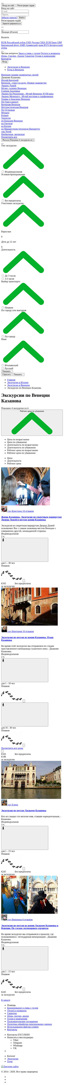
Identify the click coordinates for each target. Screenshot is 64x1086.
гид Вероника (20, 919)
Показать (6, 371)
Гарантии (30, 56)
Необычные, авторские (13, 134)
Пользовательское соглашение (22, 1021)
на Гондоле (7, 123)
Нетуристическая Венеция (14, 107)
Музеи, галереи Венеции (13, 88)
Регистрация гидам (25, 5)
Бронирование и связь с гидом (22, 1008)
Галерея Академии (10, 91)
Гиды (10, 1061)
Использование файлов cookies (23, 1027)
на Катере (6, 126)
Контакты (6, 58)
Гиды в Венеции (15, 69)
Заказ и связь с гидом (29, 53)
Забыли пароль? (9, 17)
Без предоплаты (13, 200)
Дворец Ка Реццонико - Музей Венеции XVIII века (27, 93)
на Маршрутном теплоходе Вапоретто (20, 129)
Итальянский (11, 365)
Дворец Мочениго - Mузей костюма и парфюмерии (27, 96)
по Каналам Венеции (12, 120)
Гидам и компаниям (45, 56)
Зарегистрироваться (11, 23)
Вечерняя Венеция (10, 104)
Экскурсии (12, 1058)
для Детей (6, 131)
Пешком (9, 307)
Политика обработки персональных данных (29, 1024)
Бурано (4, 115)
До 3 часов (10, 275)
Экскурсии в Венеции (18, 67)
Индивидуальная (13, 171)
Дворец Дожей (8, 85)
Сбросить (6, 374)
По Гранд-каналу (9, 102)
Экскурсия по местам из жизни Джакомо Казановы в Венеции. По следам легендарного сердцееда (29, 927)
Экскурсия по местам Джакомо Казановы (23, 810)
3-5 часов (9, 278)
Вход (4, 62)
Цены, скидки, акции (18, 1016)
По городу (10, 336)
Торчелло (6, 118)
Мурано (5, 112)
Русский (9, 368)
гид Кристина (21, 511)
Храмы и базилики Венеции (15, 99)
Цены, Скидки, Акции (12, 56)
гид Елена (13, 804)
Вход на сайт (8, 5)
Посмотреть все (9, 137)
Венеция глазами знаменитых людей (19, 75)
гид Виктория (21, 631)
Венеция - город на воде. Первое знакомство (24, 83)
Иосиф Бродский (9, 80)
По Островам (8, 110)
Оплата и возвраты (50, 53)
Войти (22, 18)
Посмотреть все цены (12, 748)
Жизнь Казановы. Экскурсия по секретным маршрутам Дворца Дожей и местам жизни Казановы (31, 518)
